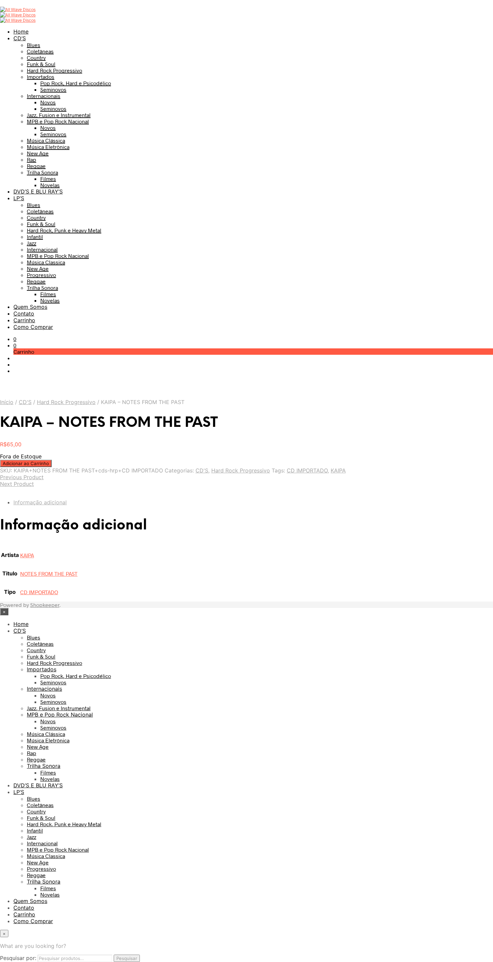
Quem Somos (30, 306)
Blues (33, 45)
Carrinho (24, 320)
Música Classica (46, 262)
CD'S (25, 402)
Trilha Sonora (42, 172)
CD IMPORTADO (307, 470)
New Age (38, 153)
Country (36, 57)
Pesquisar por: (18, 958)
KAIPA (338, 470)
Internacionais (43, 96)
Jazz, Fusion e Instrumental (59, 115)
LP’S (18, 198)
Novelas (50, 185)
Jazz (31, 243)
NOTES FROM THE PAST (48, 573)
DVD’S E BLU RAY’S (38, 191)
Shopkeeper (44, 605)
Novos (48, 102)
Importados (40, 76)
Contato (23, 313)
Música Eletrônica (48, 147)
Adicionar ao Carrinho (26, 463)
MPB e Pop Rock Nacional (58, 121)
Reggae (36, 166)
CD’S (19, 38)
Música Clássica (46, 140)
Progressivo (41, 275)
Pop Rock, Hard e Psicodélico (75, 83)
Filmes (48, 178)
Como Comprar (33, 327)
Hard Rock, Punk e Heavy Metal (64, 230)
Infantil (35, 236)
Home (21, 31)
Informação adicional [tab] (40, 502)
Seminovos (53, 89)
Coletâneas (40, 51)
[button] (14, 339)
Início (6, 402)
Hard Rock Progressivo (54, 70)
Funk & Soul (41, 64)
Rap (31, 159)
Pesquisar (126, 958)
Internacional (42, 249)
